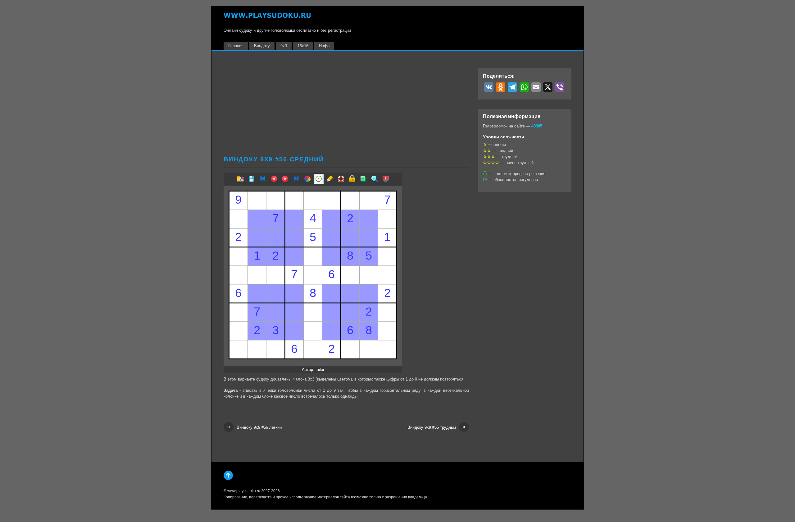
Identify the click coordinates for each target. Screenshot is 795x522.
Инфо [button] (324, 46)
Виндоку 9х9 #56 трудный (436, 427)
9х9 (283, 46)
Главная (235, 46)
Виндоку (262, 46)
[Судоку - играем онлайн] (267, 18)
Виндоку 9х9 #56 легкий (254, 427)
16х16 (303, 46)
